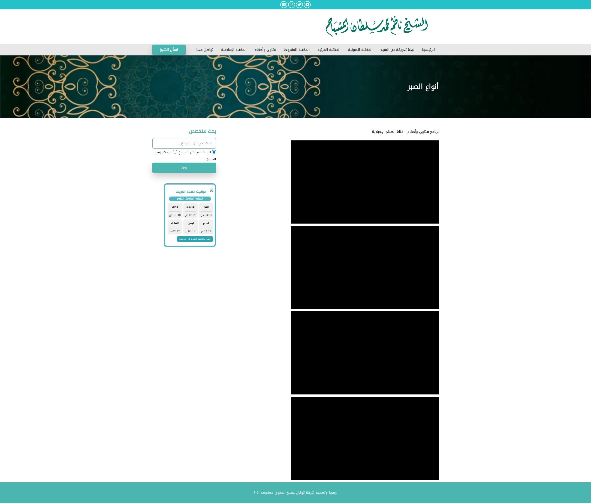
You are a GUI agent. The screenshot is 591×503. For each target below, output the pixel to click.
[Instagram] (291, 4)
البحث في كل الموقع (194, 152)
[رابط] (265, 26)
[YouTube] (307, 4)
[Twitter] (299, 4)
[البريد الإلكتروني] (283, 4)
